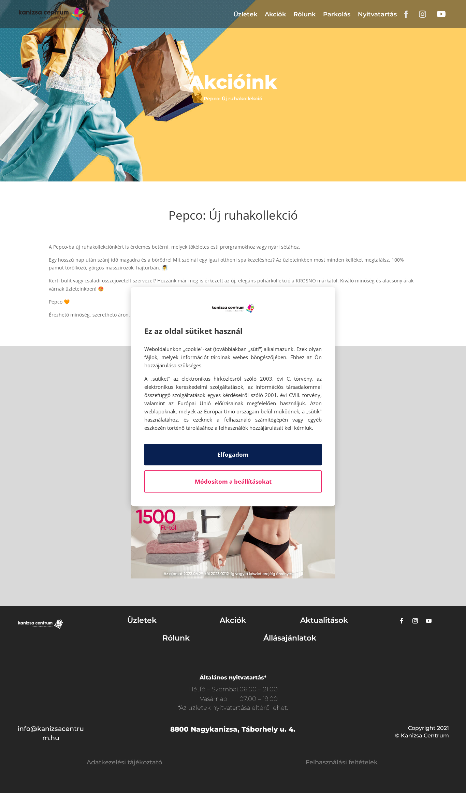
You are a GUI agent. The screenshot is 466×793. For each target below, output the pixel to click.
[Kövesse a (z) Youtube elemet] (428, 620)
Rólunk (304, 14)
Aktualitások (324, 620)
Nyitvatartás (377, 14)
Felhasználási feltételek (342, 762)
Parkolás (336, 14)
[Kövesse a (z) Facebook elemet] (401, 620)
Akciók (275, 14)
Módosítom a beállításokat (233, 481)
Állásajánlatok (289, 638)
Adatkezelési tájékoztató (124, 762)
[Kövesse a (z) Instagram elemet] (415, 620)
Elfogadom (233, 454)
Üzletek (245, 14)
